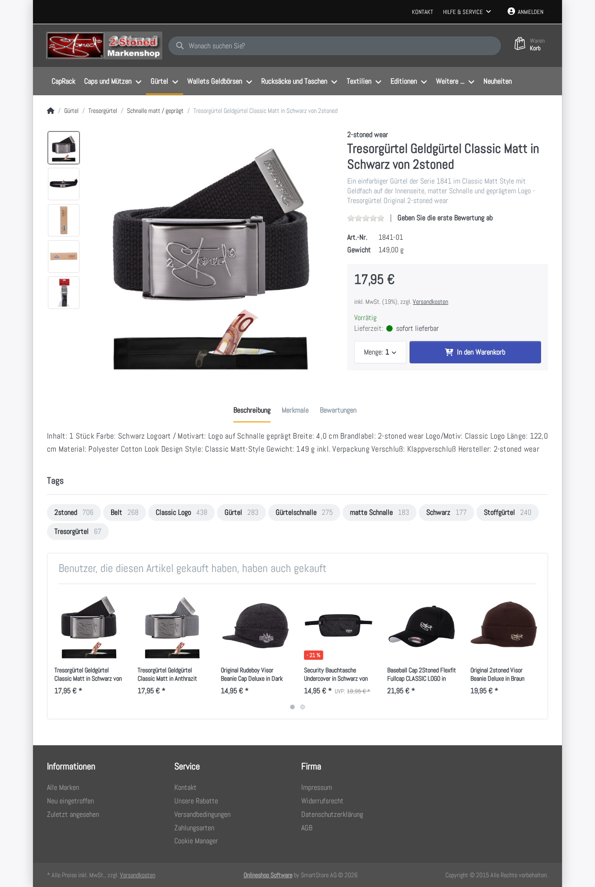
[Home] (50, 111)
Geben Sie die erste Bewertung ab (445, 218)
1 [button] (292, 707)
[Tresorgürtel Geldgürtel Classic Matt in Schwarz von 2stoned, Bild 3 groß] (63, 220)
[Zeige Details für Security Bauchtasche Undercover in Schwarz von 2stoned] (338, 625)
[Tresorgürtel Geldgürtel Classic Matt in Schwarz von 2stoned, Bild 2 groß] (63, 184)
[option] (210, 252)
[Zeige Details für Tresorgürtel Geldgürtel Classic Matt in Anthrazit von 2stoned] (172, 625)
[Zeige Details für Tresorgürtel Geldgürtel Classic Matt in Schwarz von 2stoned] (88, 625)
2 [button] (302, 707)
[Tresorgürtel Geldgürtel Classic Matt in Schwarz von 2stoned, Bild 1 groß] (63, 147)
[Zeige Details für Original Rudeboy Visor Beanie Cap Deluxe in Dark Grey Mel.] (255, 625)
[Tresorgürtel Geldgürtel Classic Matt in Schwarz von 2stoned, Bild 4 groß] (63, 256)
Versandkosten (430, 301)
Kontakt (422, 12)
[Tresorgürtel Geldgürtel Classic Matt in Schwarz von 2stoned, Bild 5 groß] (63, 292)
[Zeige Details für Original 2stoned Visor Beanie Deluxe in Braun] (504, 625)
